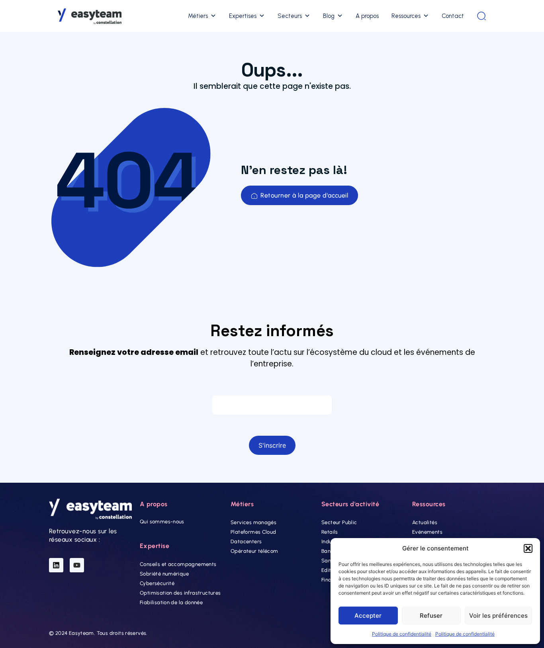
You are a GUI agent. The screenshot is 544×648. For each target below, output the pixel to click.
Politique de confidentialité (401, 634)
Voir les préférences (498, 615)
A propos (367, 16)
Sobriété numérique (164, 574)
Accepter (368, 615)
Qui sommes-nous (162, 522)
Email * (272, 388)
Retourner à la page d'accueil (304, 195)
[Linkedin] (56, 565)
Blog (329, 16)
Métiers (198, 16)
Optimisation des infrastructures (180, 593)
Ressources (406, 16)
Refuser (431, 615)
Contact (453, 16)
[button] (528, 548)
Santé (328, 561)
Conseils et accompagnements (178, 564)
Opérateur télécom (254, 551)
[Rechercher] (481, 16)
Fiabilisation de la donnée (171, 602)
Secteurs (290, 16)
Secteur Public (339, 522)
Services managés (253, 522)
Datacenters (246, 541)
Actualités (424, 522)
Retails (329, 532)
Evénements (427, 532)
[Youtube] (77, 565)
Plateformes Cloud (253, 532)
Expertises (242, 16)
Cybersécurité (157, 583)
